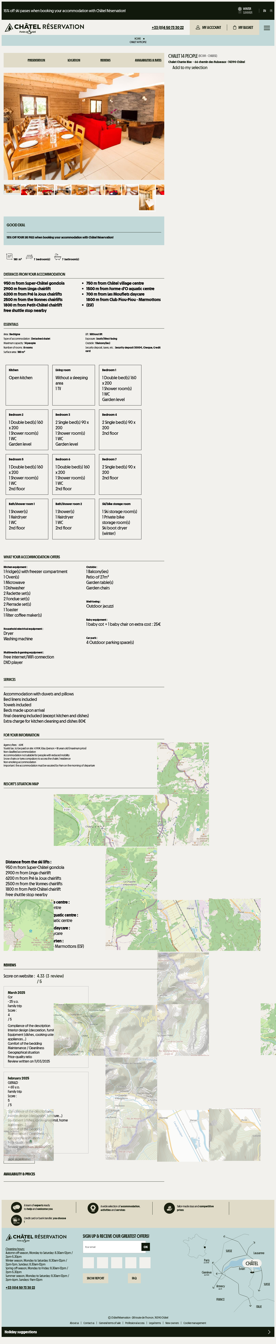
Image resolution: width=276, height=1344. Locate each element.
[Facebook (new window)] (88, 1262)
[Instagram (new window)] (102, 1262)
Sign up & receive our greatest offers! (116, 1236)
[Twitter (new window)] (116, 1262)
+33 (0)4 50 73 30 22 (168, 27)
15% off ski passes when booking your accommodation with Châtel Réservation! (65, 10)
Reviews (105, 60)
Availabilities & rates (148, 60)
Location (74, 60)
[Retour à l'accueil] (44, 29)
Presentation (36, 60)
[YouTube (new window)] (130, 1262)
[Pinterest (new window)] (145, 1262)
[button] (243, 27)
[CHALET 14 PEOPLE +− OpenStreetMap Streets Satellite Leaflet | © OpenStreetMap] (84, 822)
